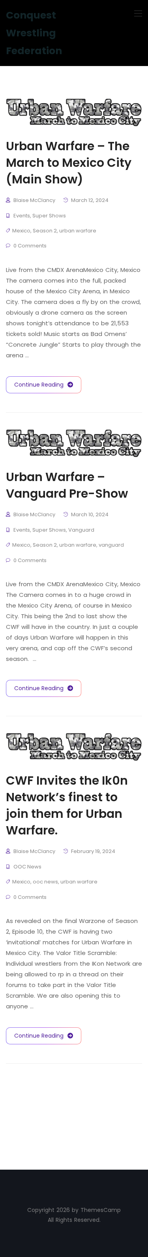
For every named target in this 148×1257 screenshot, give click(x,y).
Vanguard (81, 530)
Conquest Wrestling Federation (34, 33)
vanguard (111, 545)
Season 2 (45, 230)
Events (21, 215)
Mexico (21, 230)
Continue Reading (39, 385)
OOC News (27, 866)
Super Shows (49, 215)
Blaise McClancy (34, 200)
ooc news (45, 881)
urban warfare (77, 230)
